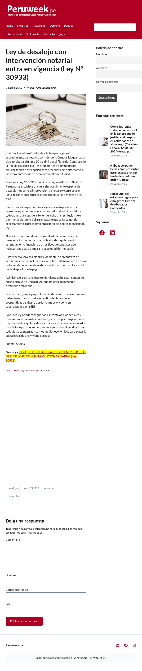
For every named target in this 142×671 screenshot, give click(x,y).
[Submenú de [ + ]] (65, 34)
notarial (49, 488)
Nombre (11, 575)
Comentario (14, 539)
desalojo (13, 488)
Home (9, 25)
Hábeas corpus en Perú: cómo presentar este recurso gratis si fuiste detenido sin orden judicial (124, 172)
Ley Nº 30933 (31, 488)
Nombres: (102, 54)
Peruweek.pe (32, 370)
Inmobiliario (15, 496)
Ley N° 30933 (13, 370)
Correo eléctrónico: (107, 81)
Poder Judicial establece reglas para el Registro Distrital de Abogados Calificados (124, 201)
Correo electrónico (17, 589)
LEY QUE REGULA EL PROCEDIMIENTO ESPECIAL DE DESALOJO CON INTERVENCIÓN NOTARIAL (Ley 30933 (46, 356)
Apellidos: (102, 67)
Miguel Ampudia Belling (41, 87)
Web (8, 604)
